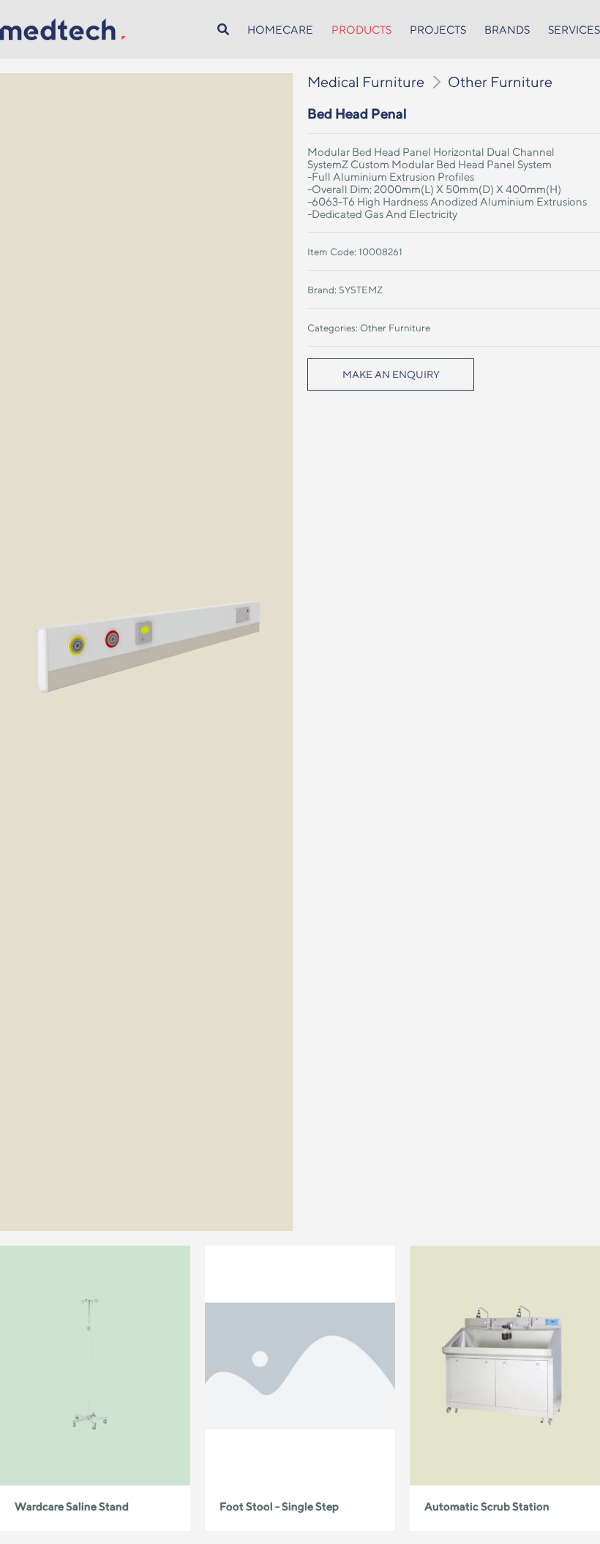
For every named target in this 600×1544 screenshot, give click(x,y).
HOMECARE (280, 29)
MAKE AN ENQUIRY (391, 374)
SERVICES (574, 29)
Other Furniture (500, 81)
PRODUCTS (361, 29)
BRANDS (507, 29)
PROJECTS (438, 29)
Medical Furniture (365, 81)
